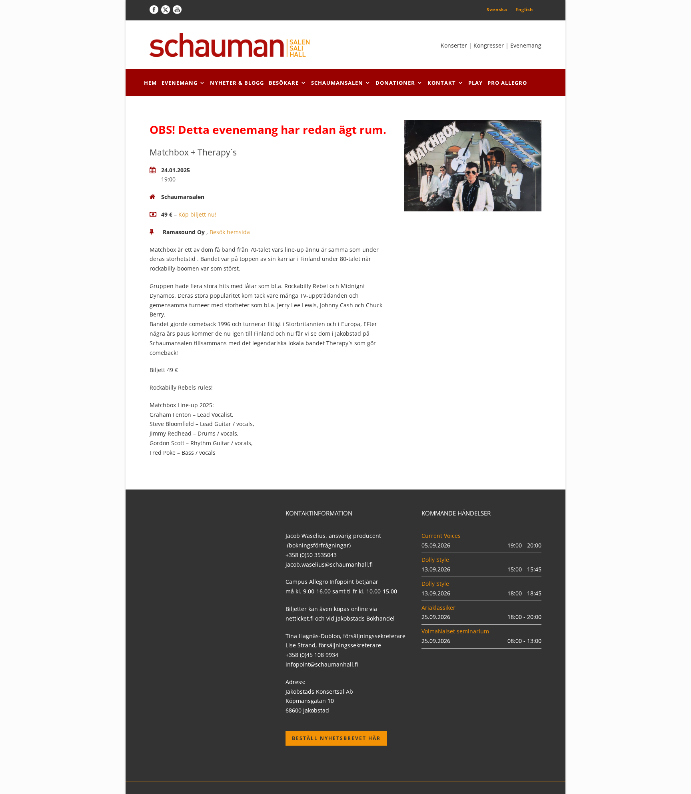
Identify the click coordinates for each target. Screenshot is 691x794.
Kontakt (441, 82)
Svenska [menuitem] (497, 9)
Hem (150, 82)
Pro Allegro (507, 82)
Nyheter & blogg (237, 82)
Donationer (395, 82)
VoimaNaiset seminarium (455, 631)
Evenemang (180, 82)
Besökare (284, 82)
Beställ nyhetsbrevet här (336, 738)
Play (475, 82)
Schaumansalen (337, 82)
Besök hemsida (230, 232)
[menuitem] (497, 9)
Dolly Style (435, 559)
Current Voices (441, 535)
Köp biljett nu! (197, 214)
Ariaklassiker (438, 607)
